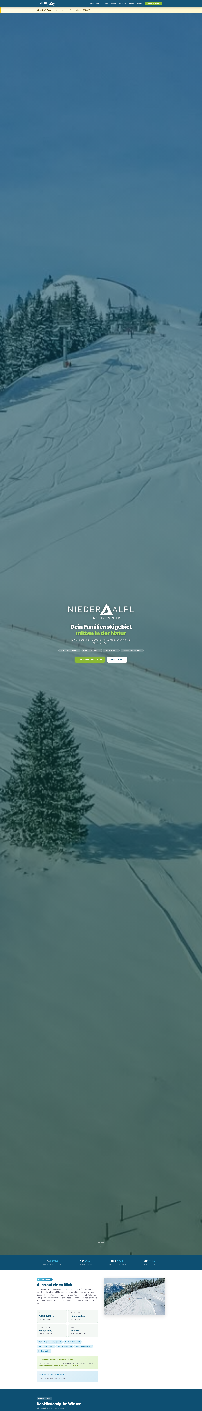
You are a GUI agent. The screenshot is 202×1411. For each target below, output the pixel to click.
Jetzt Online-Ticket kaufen (90, 659)
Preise (131, 4)
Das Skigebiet (95, 4)
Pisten (113, 4)
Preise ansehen (117, 659)
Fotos (106, 4)
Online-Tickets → (154, 4)
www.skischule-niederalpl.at (51, 1366)
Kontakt (140, 4)
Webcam (122, 4)
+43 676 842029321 (73, 1366)
